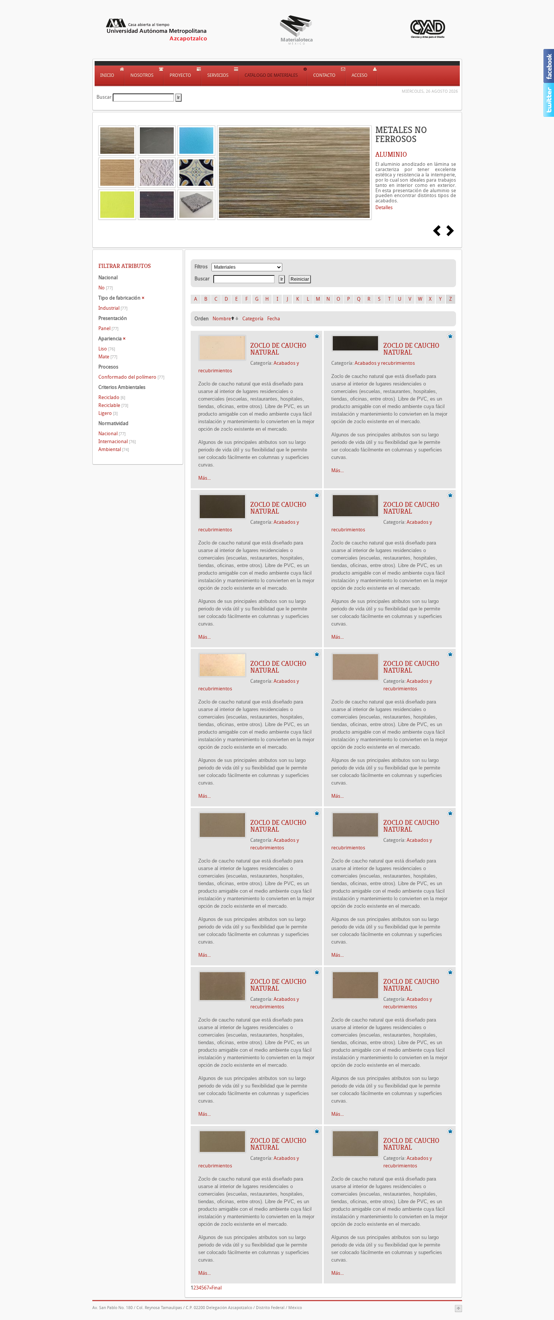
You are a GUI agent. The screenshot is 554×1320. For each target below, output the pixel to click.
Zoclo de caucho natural (278, 348)
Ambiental (113, 449)
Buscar (104, 97)
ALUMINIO (391, 154)
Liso (106, 349)
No (105, 288)
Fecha (273, 318)
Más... (204, 478)
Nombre (222, 318)
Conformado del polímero (131, 377)
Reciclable (113, 405)
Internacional (117, 441)
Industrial (112, 308)
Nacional (111, 433)
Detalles (384, 207)
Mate (107, 356)
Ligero (108, 413)
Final (216, 1288)
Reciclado (111, 397)
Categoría (252, 318)
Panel (108, 328)
